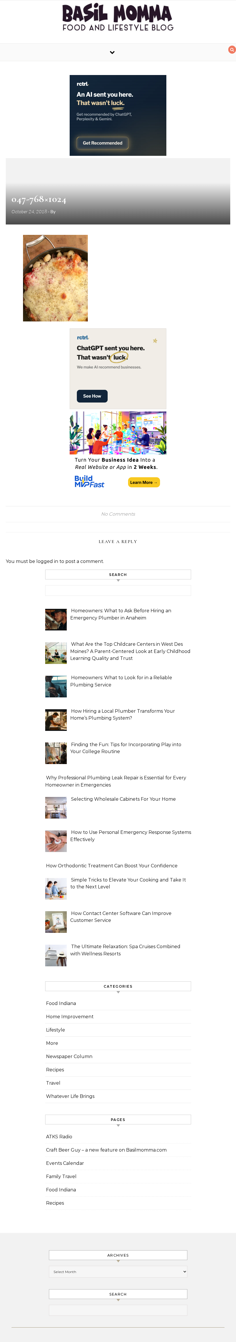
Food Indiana (61, 1003)
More (52, 1043)
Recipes (55, 1070)
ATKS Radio (59, 1136)
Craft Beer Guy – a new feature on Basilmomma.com (106, 1150)
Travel (53, 1083)
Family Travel (61, 1176)
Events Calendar (65, 1163)
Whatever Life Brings (70, 1096)
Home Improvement (70, 1016)
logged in (47, 561)
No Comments (118, 514)
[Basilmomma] (118, 19)
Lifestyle (55, 1030)
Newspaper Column (69, 1056)
